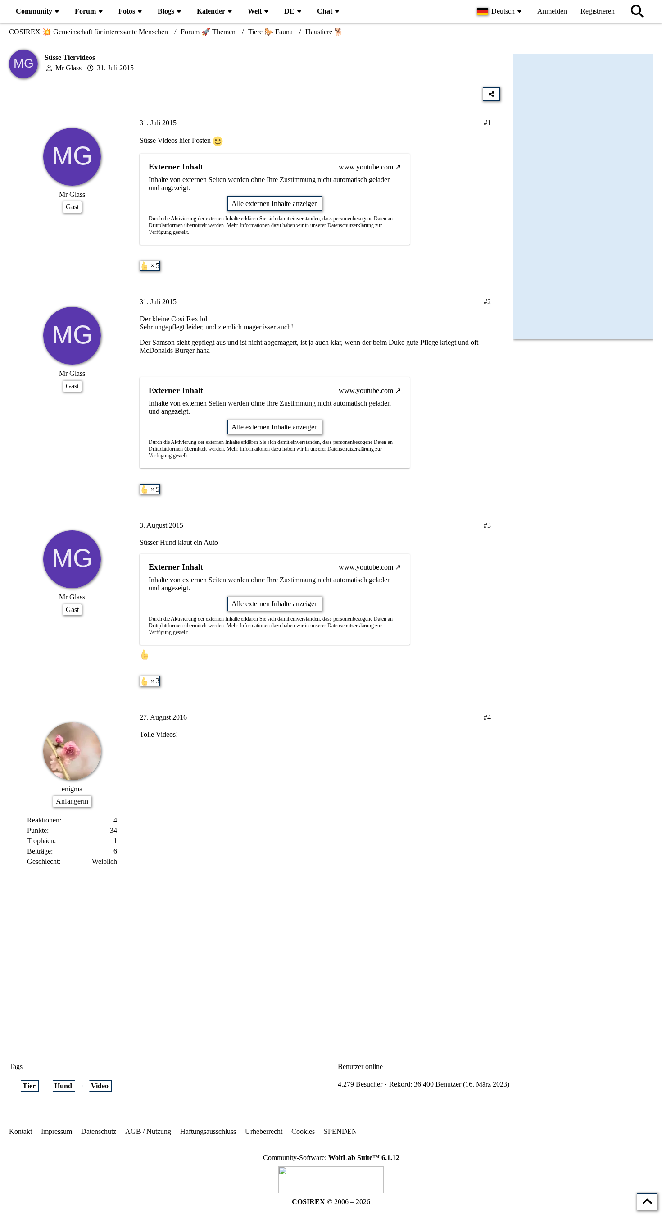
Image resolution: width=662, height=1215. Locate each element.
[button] (500, 11)
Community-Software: (331, 1157)
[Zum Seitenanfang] (647, 1201)
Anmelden (552, 11)
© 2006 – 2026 (331, 1202)
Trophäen (40, 841)
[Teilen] (491, 94)
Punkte (37, 830)
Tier (29, 1086)
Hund (63, 1086)
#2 (487, 302)
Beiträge (39, 851)
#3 (487, 525)
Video (100, 1086)
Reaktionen (43, 820)
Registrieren (597, 11)
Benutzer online (360, 1066)
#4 (487, 717)
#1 (487, 123)
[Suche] (637, 11)
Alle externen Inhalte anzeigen (274, 203)
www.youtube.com (366, 167)
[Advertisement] (254, 957)
